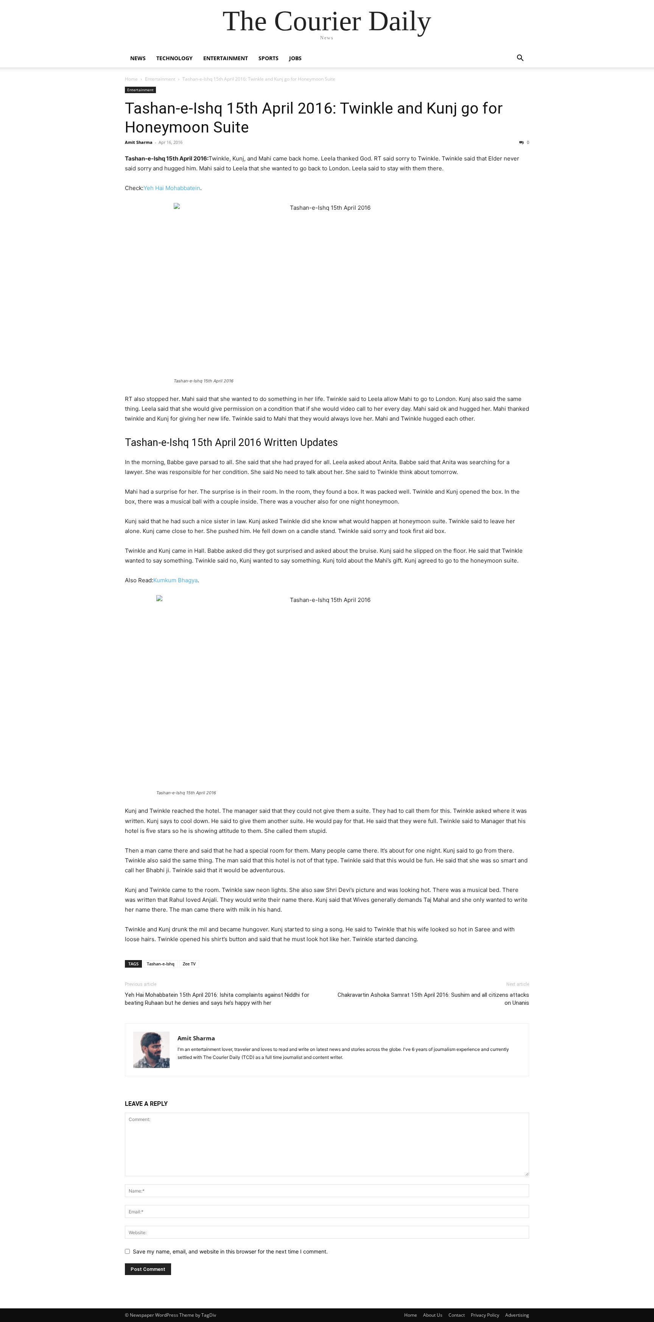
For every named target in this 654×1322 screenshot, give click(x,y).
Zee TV (189, 964)
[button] (520, 58)
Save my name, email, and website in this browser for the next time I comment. (230, 1251)
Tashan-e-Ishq (160, 964)
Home (131, 79)
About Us (432, 1315)
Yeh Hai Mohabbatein (171, 188)
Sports (268, 58)
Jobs (295, 58)
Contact (456, 1315)
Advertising (517, 1315)
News (138, 58)
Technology (174, 58)
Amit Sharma (139, 142)
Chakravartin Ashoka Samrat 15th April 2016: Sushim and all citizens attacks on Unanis (433, 999)
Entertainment (225, 58)
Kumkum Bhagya (175, 580)
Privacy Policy (485, 1315)
